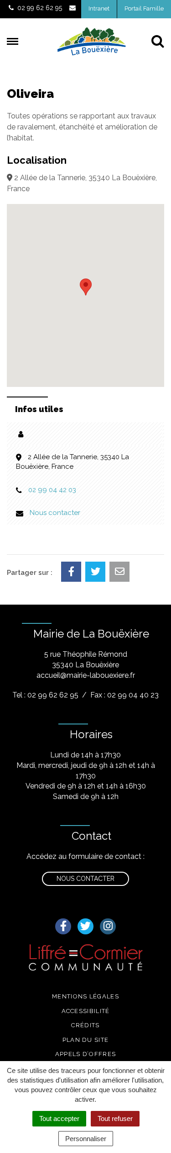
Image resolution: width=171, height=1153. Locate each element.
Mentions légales (85, 996)
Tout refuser (115, 1118)
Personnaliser (85, 1138)
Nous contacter (55, 513)
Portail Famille (144, 8)
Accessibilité (86, 1011)
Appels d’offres (85, 1054)
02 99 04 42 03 (52, 490)
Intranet (98, 8)
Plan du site (85, 1039)
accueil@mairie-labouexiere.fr (85, 675)
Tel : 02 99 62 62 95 (45, 695)
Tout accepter (59, 1118)
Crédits (85, 1025)
